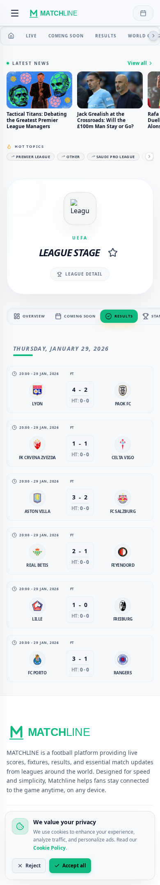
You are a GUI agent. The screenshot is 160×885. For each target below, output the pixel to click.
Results (106, 36)
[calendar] (143, 13)
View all (137, 63)
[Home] (11, 35)
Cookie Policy (49, 847)
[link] (80, 389)
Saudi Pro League (115, 156)
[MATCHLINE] (55, 13)
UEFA (80, 238)
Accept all (74, 865)
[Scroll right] (153, 36)
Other (73, 156)
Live (31, 36)
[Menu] (15, 13)
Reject (33, 865)
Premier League (33, 156)
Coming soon (66, 36)
